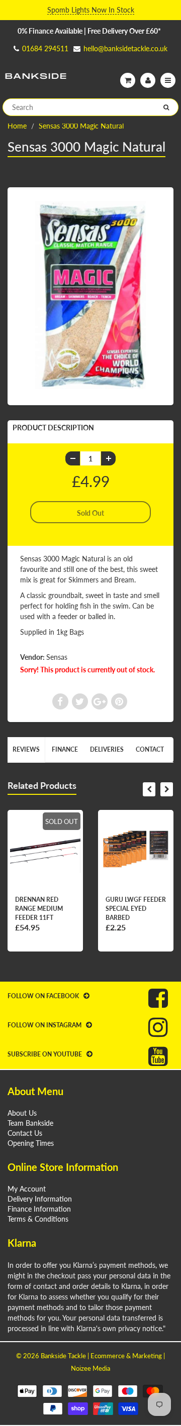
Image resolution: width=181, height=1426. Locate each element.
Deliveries (107, 749)
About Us (22, 1113)
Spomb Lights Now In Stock (90, 10)
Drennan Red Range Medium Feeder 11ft (39, 908)
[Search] (166, 107)
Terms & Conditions (38, 1219)
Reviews (26, 749)
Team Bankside (30, 1123)
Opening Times (31, 1143)
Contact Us (25, 1133)
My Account (27, 1188)
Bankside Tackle (63, 1356)
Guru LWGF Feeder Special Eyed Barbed (136, 908)
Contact (150, 749)
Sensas (56, 657)
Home (17, 126)
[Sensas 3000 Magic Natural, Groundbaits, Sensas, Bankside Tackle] (90, 295)
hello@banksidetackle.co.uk (125, 48)
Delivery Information (40, 1199)
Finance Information (39, 1209)
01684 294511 (45, 48)
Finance (65, 749)
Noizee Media (90, 1368)
